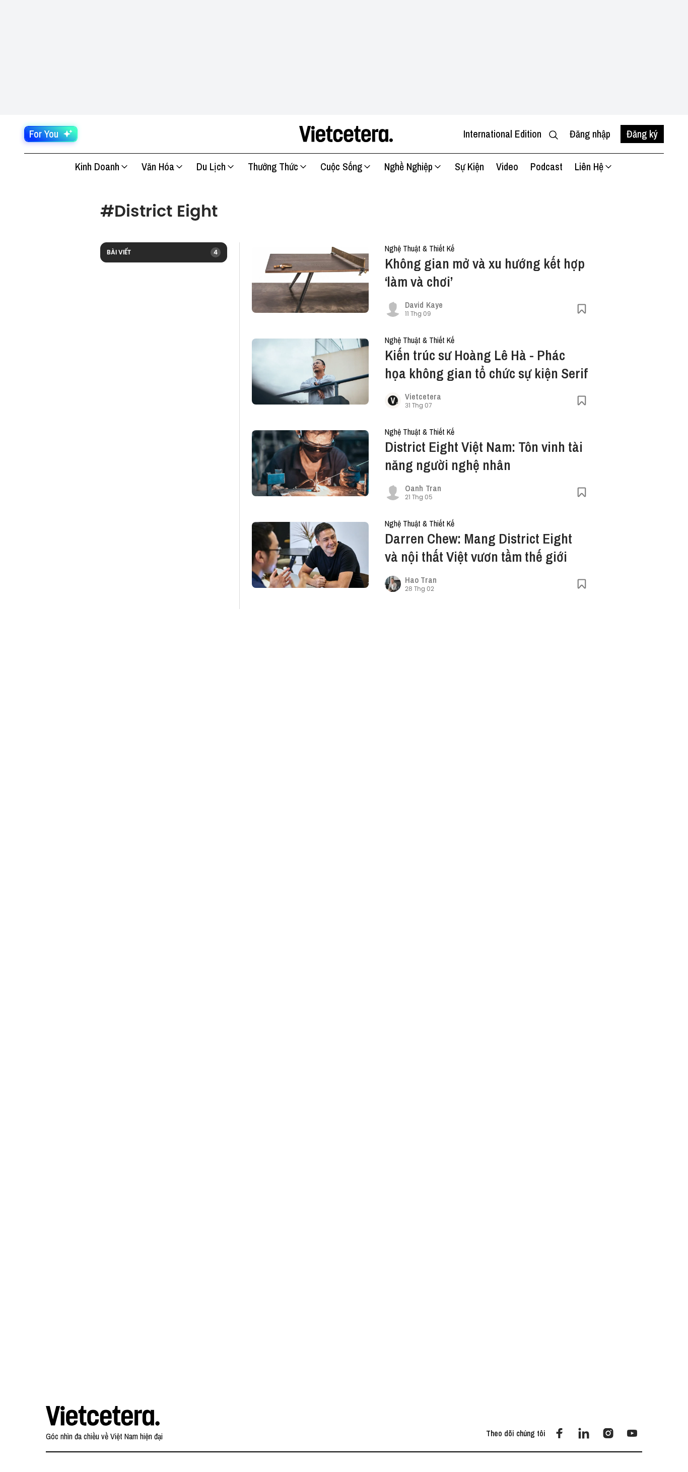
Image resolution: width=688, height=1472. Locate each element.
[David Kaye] (393, 309)
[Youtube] (632, 1433)
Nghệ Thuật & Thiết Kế (419, 248)
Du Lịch (211, 166)
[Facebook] (559, 1433)
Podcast (546, 166)
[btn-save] (582, 309)
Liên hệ (589, 166)
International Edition (502, 134)
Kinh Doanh (97, 166)
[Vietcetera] (393, 400)
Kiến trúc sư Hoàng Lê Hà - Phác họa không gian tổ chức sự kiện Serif (486, 364)
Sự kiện (469, 166)
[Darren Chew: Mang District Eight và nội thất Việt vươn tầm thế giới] (310, 555)
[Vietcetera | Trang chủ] (345, 134)
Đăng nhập (590, 134)
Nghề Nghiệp (408, 166)
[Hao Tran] (393, 584)
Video (507, 166)
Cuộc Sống (341, 166)
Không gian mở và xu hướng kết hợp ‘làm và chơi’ (485, 272)
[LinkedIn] (584, 1433)
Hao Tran (421, 580)
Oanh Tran (423, 488)
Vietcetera (423, 396)
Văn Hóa (158, 166)
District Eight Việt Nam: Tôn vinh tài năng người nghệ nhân (484, 456)
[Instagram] (608, 1433)
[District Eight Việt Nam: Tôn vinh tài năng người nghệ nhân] (310, 463)
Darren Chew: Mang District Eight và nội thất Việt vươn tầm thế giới (478, 547)
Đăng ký (642, 134)
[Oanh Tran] (393, 492)
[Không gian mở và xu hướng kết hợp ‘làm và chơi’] (310, 280)
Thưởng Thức (273, 166)
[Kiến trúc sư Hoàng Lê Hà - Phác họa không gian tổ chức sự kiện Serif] (310, 372)
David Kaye (424, 305)
